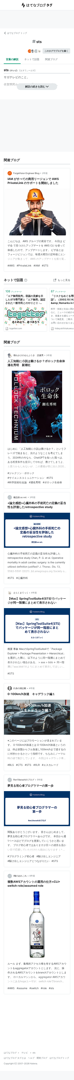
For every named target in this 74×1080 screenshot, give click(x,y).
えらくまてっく (20, 592)
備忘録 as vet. (20, 497)
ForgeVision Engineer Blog (26, 173)
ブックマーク (13, 291)
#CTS (19, 764)
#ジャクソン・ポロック (21, 473)
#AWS (11, 265)
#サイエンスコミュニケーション (26, 477)
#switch (34, 988)
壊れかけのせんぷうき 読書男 (28, 355)
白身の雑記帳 (19, 688)
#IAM (37, 265)
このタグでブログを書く (56, 51)
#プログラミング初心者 (21, 856)
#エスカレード (50, 764)
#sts (51, 988)
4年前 (34, 592)
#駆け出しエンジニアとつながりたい (28, 860)
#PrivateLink (24, 265)
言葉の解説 (12, 59)
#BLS (11, 764)
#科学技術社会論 (17, 482)
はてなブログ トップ (17, 33)
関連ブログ (51, 59)
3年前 (49, 355)
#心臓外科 (22, 577)
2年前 (45, 173)
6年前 (32, 875)
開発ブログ (42, 1058)
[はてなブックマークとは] (25, 280)
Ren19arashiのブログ (23, 779)
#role (44, 988)
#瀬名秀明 (35, 482)
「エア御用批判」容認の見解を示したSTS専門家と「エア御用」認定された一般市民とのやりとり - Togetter (25, 299)
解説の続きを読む (35, 86)
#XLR (36, 764)
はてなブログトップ (59, 1058)
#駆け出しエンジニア (48, 856)
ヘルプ (31, 1058)
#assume (22, 988)
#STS (45, 265)
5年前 (40, 779)
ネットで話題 (31, 59)
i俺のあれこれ (20, 875)
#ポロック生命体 (52, 482)
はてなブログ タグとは (15, 1058)
